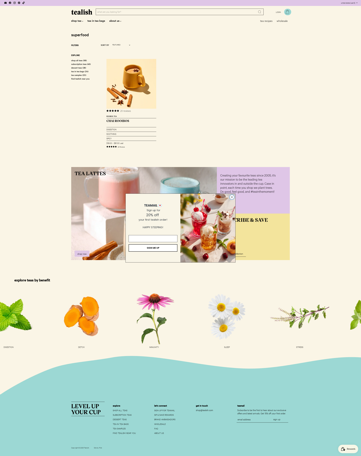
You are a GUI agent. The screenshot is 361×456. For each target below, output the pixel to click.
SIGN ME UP (153, 247)
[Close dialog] (231, 197)
